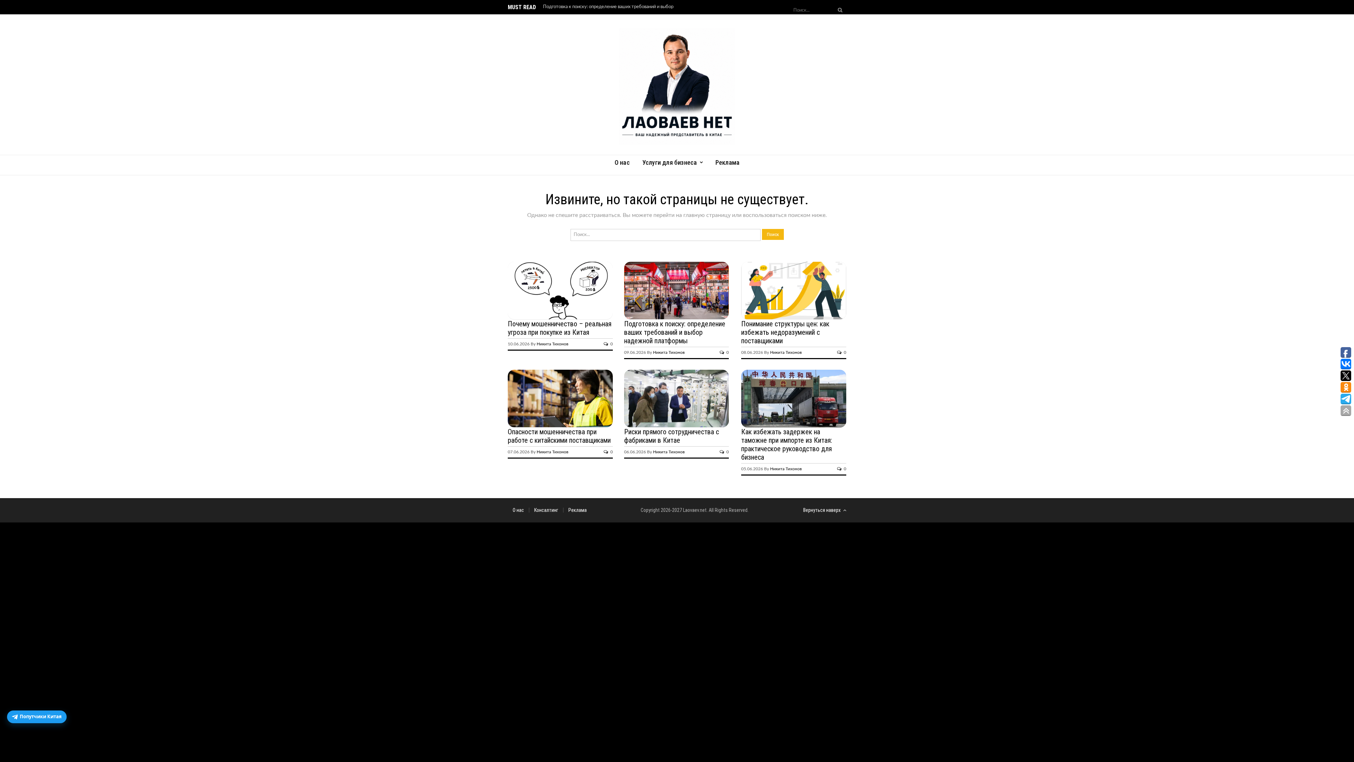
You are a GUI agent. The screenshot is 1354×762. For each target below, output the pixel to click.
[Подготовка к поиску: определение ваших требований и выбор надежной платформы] (676, 291)
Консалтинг (546, 510)
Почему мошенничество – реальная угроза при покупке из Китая (559, 328)
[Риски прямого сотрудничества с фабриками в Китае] (676, 399)
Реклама (727, 163)
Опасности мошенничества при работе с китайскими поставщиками (559, 436)
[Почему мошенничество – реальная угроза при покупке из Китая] (560, 291)
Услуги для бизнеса (669, 163)
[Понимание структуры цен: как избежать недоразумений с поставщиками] (793, 291)
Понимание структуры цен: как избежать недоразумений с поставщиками (785, 332)
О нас (622, 163)
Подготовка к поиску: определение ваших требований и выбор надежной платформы (674, 332)
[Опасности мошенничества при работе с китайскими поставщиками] (560, 399)
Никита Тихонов (552, 344)
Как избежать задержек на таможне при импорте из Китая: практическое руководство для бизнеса (786, 444)
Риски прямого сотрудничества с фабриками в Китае (671, 436)
